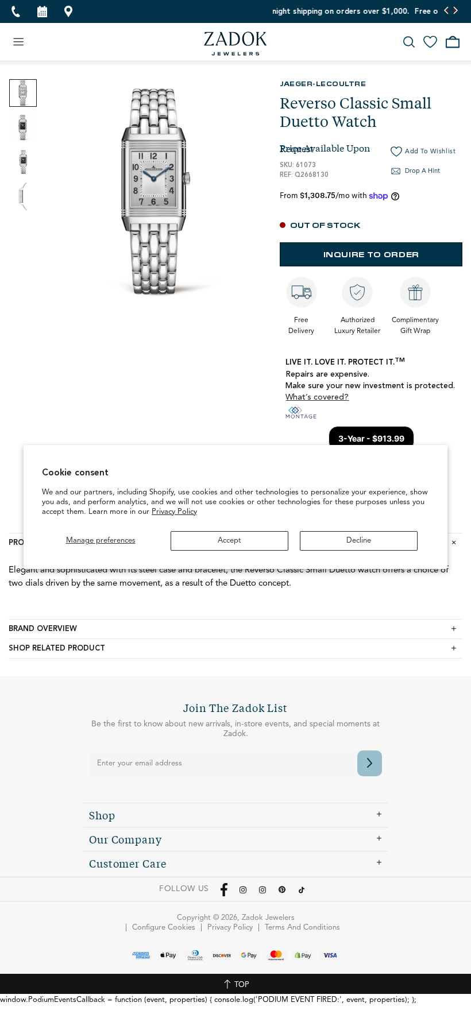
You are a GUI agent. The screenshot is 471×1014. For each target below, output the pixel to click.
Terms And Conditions (302, 927)
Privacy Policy (174, 512)
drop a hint (422, 171)
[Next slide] (455, 11)
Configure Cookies (163, 927)
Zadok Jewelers (235, 44)
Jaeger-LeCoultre (323, 83)
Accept (229, 540)
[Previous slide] (446, 11)
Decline (358, 540)
